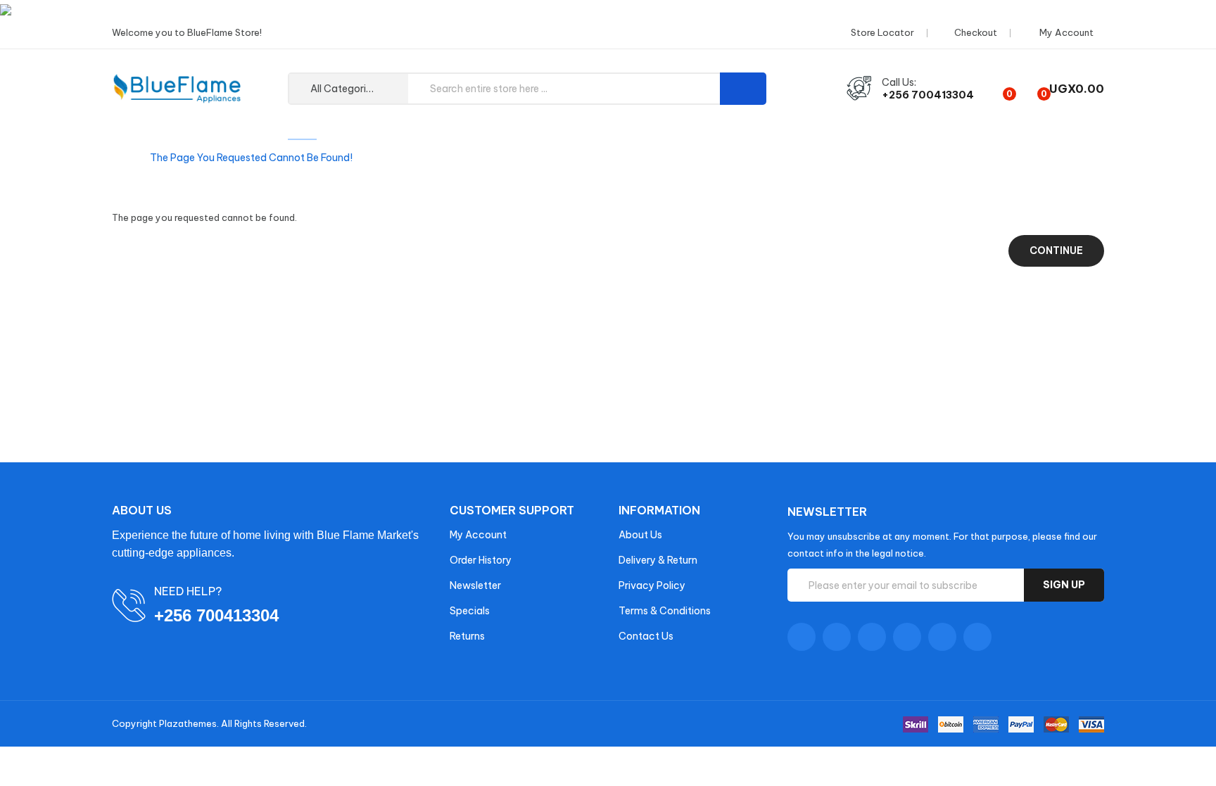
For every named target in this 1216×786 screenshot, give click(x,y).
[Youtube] (907, 637)
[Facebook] (801, 637)
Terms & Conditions (665, 610)
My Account (478, 534)
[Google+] (872, 637)
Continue (1056, 250)
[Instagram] (942, 637)
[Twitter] (837, 637)
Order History (481, 560)
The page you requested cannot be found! (251, 157)
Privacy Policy (652, 585)
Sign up (1064, 584)
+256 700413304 (928, 95)
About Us (640, 534)
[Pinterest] (977, 637)
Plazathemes (188, 723)
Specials (470, 610)
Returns (467, 636)
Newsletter (475, 585)
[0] (997, 89)
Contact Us (646, 636)
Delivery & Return (658, 560)
